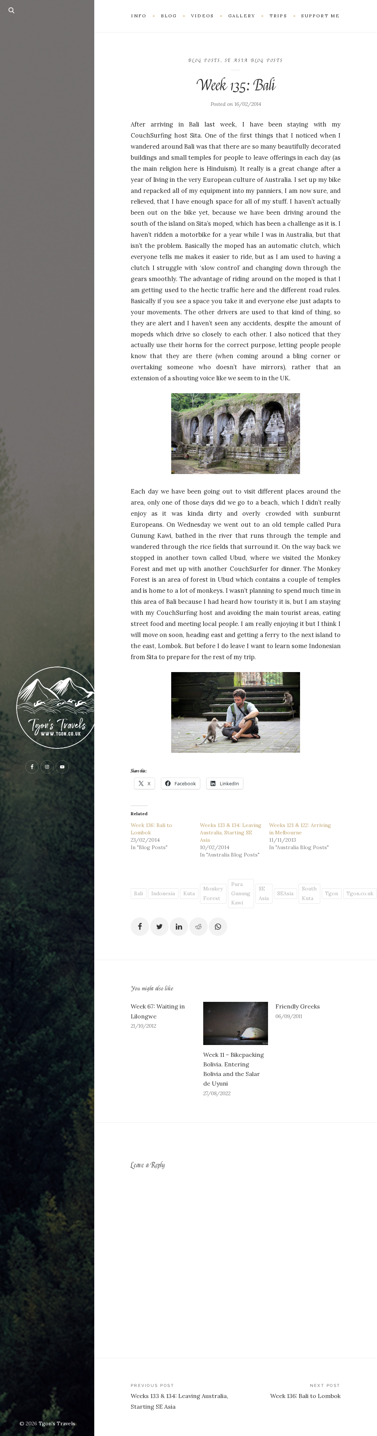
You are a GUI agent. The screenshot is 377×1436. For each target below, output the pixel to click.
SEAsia (285, 893)
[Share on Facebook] (140, 926)
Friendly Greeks (297, 1006)
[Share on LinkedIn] (179, 926)
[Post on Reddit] (198, 926)
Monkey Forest (213, 893)
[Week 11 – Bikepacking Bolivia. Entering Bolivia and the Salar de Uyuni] (235, 1023)
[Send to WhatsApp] (218, 926)
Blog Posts (204, 60)
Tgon (331, 893)
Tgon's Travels (57, 1423)
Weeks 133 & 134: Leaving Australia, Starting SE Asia (230, 832)
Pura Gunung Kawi (240, 893)
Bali (138, 893)
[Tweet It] (159, 926)
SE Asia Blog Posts (254, 60)
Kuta (189, 893)
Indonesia (163, 893)
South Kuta (309, 893)
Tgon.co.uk (359, 893)
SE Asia (264, 893)
